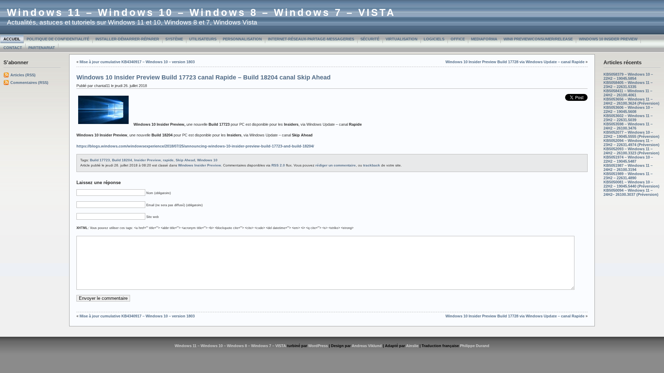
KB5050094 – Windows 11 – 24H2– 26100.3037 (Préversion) (630, 192)
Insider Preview (147, 160)
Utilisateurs (202, 39)
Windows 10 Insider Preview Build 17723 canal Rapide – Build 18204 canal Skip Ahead (203, 77)
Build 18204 (122, 160)
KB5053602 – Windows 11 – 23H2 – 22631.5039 (628, 118)
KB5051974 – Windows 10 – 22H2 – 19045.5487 (628, 159)
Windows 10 (207, 160)
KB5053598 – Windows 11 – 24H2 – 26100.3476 (628, 126)
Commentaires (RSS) (29, 82)
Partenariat (41, 48)
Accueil (11, 39)
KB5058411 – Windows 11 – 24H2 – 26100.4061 (627, 93)
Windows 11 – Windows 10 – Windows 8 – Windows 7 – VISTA (201, 12)
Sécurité (369, 39)
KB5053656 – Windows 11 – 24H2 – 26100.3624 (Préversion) (631, 101)
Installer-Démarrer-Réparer (127, 39)
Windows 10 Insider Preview (608, 39)
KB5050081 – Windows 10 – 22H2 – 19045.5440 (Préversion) (631, 184)
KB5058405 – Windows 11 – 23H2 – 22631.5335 (628, 84)
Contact (12, 48)
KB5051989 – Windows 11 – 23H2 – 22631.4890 (628, 176)
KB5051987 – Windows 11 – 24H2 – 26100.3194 (628, 167)
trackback (371, 165)
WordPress (318, 346)
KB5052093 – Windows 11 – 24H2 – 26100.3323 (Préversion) (631, 151)
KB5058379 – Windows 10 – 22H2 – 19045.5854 (628, 76)
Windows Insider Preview (199, 165)
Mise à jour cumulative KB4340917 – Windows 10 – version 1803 (137, 62)
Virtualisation (401, 39)
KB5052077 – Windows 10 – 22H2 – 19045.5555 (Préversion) (631, 134)
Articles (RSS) (23, 75)
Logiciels (434, 39)
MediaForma (484, 39)
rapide (168, 160)
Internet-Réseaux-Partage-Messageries (311, 39)
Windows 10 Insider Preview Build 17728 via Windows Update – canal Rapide (514, 62)
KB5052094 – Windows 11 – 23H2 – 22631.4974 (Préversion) (631, 142)
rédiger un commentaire (335, 165)
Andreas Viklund (367, 346)
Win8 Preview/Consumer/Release (538, 39)
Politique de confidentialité (58, 39)
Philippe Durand (474, 346)
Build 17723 (100, 160)
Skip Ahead (185, 160)
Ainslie (412, 346)
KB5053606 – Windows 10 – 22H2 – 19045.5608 (628, 109)
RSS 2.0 (278, 165)
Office (458, 39)
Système (174, 39)
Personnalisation (242, 39)
